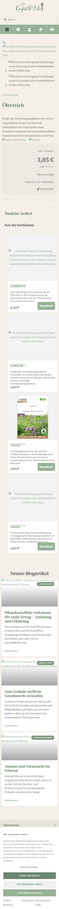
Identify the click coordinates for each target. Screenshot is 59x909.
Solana (15, 527)
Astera (15, 445)
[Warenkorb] (52, 29)
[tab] (18, 213)
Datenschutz (27, 900)
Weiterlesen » (12, 651)
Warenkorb (46, 306)
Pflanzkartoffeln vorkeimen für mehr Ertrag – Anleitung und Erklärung (28, 617)
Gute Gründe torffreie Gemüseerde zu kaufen (24, 693)
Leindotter (18, 286)
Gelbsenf (16, 366)
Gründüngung (10, 94)
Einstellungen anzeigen (29, 892)
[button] (7, 29)
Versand (49, 166)
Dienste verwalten (29, 866)
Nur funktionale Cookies (29, 884)
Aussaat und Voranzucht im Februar (27, 768)
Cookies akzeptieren (29, 875)
